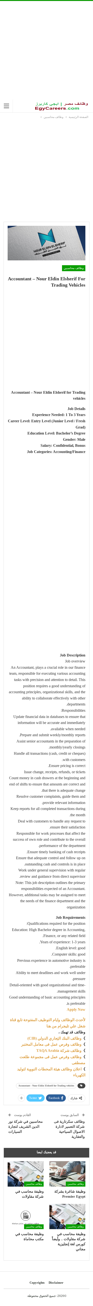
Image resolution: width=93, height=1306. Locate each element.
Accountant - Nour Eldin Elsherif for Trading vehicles (46, 1085)
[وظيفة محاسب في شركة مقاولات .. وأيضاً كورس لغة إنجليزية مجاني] (67, 1216)
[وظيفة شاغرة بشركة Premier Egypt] (67, 1174)
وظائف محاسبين (74, 268)
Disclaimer (56, 1282)
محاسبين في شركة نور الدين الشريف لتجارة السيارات (25, 1127)
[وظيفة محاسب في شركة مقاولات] (26, 1174)
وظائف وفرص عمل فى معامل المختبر (51, 1044)
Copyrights (37, 1282)
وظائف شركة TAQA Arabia (59, 1050)
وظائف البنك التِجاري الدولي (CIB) (54, 1038)
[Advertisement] (46, 50)
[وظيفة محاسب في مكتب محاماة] (26, 1216)
